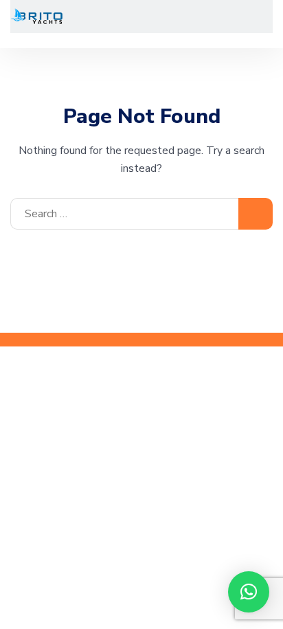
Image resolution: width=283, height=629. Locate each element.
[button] (248, 592)
